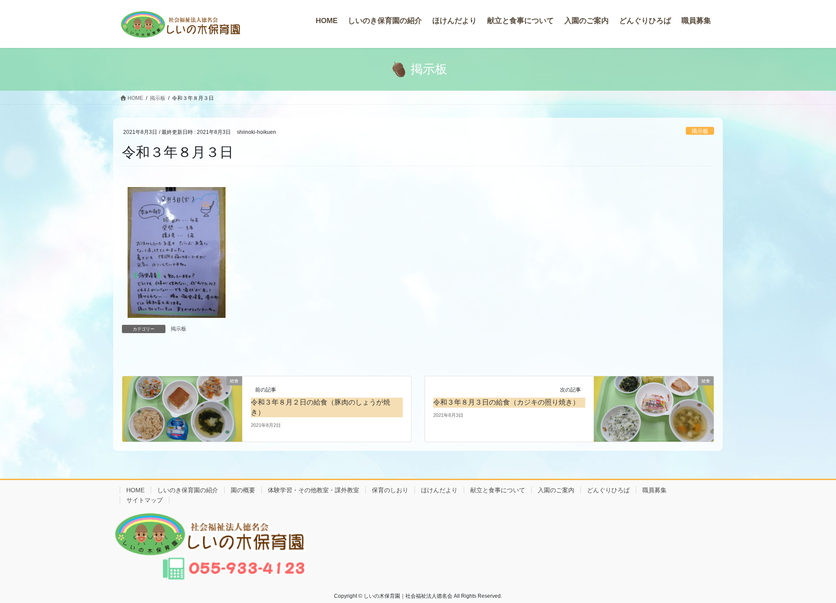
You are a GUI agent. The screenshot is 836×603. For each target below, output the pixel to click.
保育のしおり (390, 490)
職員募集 (654, 490)
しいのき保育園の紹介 (187, 490)
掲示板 (699, 131)
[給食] (182, 408)
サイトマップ (144, 500)
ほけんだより (439, 490)
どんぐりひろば (608, 490)
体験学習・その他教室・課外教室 (313, 490)
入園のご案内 (556, 490)
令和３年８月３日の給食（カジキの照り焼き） (506, 402)
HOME (135, 490)
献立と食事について (497, 490)
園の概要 (243, 490)
